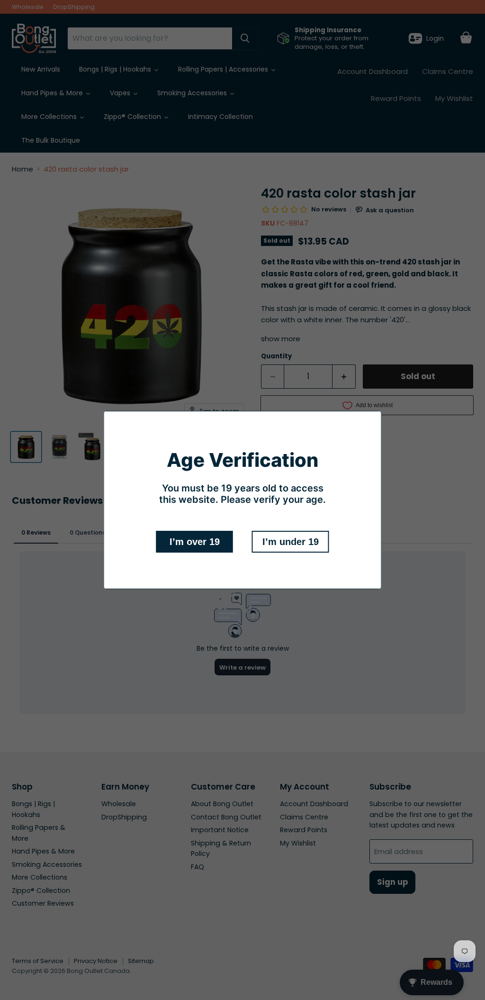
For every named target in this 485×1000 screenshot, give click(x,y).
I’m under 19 (290, 541)
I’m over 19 (195, 541)
